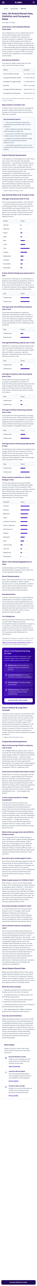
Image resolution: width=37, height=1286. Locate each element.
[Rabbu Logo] (18, 2)
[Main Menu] (3, 2)
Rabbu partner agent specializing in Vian (16, 642)
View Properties (14, 1066)
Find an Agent (13, 1081)
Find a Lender (13, 1096)
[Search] (34, 2)
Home (6, 8)
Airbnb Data (14, 8)
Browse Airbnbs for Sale (18, 1282)
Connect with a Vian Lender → (18, 700)
